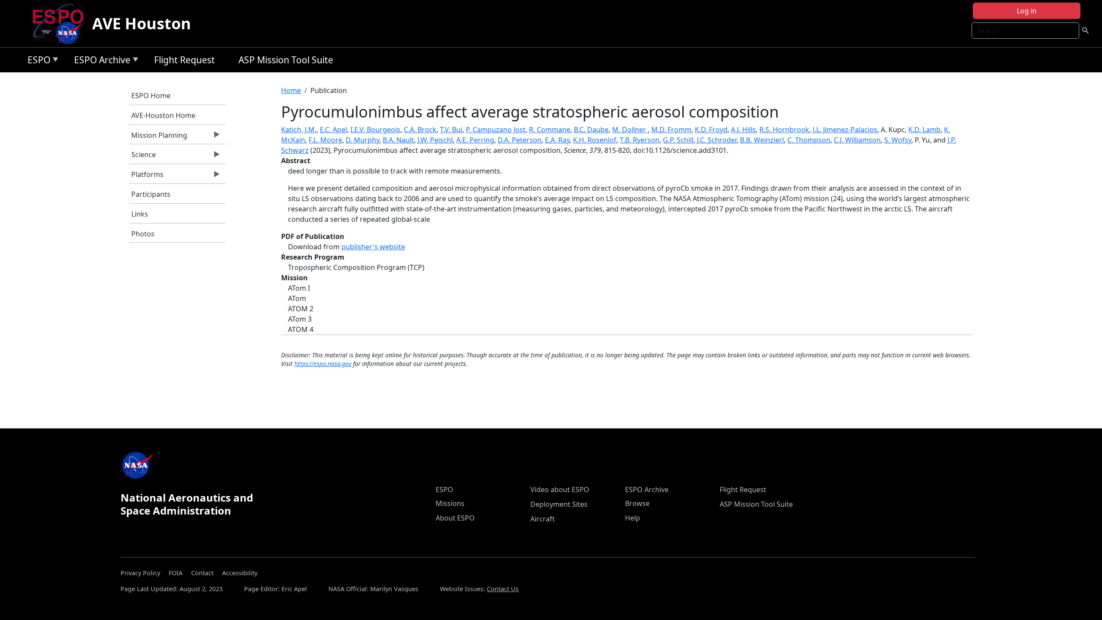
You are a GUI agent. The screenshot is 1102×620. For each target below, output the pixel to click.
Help (632, 518)
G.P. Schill (678, 140)
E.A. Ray (557, 140)
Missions (450, 503)
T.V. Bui (451, 129)
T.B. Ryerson (639, 140)
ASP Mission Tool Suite (285, 60)
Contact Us (503, 589)
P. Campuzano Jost (496, 129)
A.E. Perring (475, 140)
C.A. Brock (420, 129)
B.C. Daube (591, 129)
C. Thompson (808, 140)
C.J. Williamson (857, 140)
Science (142, 157)
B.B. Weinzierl (762, 140)
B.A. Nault (398, 140)
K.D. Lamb (924, 129)
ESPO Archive (100, 61)
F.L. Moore (325, 140)
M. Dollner (630, 129)
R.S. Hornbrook (784, 129)
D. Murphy (362, 140)
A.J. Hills (743, 129)
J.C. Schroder (717, 140)
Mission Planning (158, 137)
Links (139, 214)
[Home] (61, 23)
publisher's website (373, 246)
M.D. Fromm (671, 129)
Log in (1027, 11)
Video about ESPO (559, 489)
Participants (150, 194)
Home (291, 90)
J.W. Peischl (435, 140)
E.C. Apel (333, 129)
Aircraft (542, 519)
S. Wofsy (897, 140)
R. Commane (549, 129)
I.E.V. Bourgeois (375, 129)
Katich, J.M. (298, 129)
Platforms (146, 176)
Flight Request (184, 60)
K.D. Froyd (711, 129)
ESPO (36, 61)
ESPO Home (150, 95)
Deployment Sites (559, 504)
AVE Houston (141, 23)
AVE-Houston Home (163, 115)
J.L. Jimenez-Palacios (845, 129)
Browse (637, 503)
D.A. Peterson (520, 140)
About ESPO (455, 518)
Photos (143, 234)
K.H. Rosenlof (594, 140)
